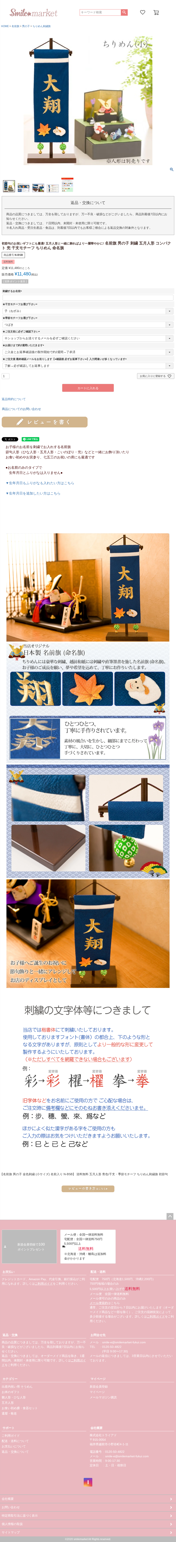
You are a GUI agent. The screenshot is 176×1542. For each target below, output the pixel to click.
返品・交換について (15, 1451)
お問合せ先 (98, 1335)
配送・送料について (15, 1441)
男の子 (26, 26)
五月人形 (8, 1402)
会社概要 (97, 1428)
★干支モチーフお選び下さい (21, 304)
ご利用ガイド (44, 1283)
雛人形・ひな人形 (14, 1397)
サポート (9, 1428)
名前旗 (15, 26)
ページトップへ (170, 1216)
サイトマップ (11, 1532)
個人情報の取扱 (12, 1524)
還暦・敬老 (9, 1413)
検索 (124, 12)
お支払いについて (14, 1446)
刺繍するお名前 (13, 291)
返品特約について (14, 399)
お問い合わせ (11, 1507)
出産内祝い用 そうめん (17, 1386)
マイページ (98, 1379)
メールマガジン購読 (103, 1397)
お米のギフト (11, 1392)
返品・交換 (10, 1335)
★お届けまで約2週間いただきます (24, 345)
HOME (5, 26)
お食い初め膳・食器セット (20, 1408)
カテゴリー (10, 1379)
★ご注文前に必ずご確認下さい (22, 331)
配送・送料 (98, 1271)
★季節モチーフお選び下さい (21, 317)
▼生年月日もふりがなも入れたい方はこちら (40, 483)
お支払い (9, 1271)
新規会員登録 (99, 1386)
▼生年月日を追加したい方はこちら (33, 493)
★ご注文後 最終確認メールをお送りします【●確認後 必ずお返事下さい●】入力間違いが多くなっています (65, 359)
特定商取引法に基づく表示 (20, 1515)
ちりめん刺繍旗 (42, 26)
